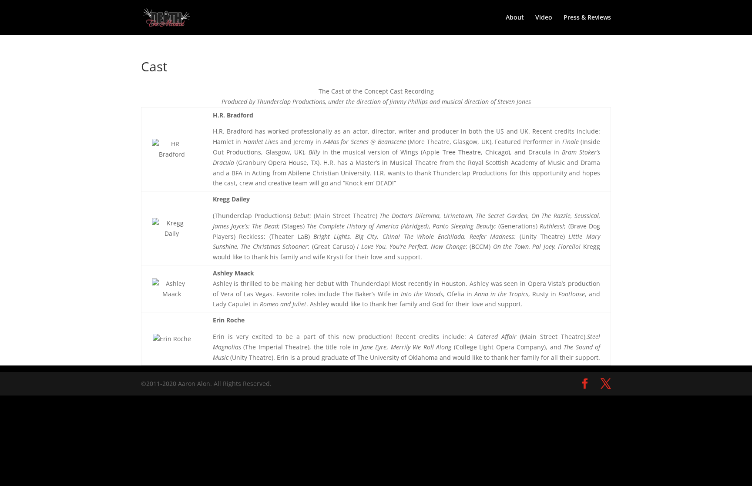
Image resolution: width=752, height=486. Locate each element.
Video (543, 17)
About (515, 17)
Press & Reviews (587, 17)
